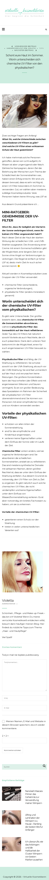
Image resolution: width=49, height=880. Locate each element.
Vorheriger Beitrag (25, 46)
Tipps (41, 48)
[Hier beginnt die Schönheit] (24, 12)
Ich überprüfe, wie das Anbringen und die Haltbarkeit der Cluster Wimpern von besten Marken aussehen (34, 850)
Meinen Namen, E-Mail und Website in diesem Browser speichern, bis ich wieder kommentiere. (24, 725)
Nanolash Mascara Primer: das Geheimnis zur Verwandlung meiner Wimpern (33, 797)
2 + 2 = (5, 735)
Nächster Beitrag (24, 50)
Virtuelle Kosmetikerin (34, 876)
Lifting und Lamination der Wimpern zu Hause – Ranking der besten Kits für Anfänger (34, 822)
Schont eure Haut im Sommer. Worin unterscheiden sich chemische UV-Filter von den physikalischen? (24, 61)
